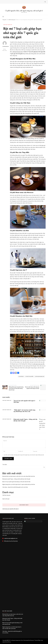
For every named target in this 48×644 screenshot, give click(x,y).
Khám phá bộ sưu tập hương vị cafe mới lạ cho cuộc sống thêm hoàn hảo (18, 476)
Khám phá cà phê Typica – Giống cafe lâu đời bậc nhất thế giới (25, 420)
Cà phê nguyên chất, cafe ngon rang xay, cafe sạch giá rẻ (24, 10)
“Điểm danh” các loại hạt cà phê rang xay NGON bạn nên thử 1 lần (24, 410)
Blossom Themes (34, 640)
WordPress (8, 642)
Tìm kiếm (4, 464)
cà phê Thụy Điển (29, 376)
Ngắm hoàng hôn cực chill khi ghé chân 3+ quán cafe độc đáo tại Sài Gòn (18, 484)
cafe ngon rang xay (39, 376)
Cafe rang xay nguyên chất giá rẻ (10, 509)
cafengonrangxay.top (17, 51)
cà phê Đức (21, 376)
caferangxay (4, 46)
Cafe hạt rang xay (7, 24)
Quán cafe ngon (5, 499)
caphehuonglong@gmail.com (10, 538)
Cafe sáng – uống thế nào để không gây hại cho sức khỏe (15, 487)
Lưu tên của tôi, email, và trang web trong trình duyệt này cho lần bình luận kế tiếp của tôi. (24, 455)
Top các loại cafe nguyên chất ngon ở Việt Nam (24, 401)
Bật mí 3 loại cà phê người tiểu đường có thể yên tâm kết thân (16, 481)
